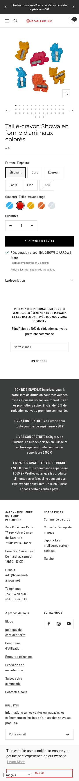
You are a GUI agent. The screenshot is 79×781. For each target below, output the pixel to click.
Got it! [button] (39, 773)
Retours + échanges (18, 656)
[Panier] (71, 21)
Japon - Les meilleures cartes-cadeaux (56, 545)
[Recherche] (16, 21)
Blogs (9, 621)
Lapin (13, 185)
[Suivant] (72, 111)
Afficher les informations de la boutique (33, 269)
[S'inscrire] (67, 734)
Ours (35, 172)
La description (15, 280)
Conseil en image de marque (58, 529)
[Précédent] (7, 111)
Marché (49, 558)
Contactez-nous (16, 692)
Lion (30, 185)
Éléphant (15, 172)
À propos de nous (17, 613)
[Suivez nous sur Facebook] (49, 624)
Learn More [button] (16, 762)
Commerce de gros (57, 519)
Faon (46, 185)
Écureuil (53, 172)
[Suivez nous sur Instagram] (59, 624)
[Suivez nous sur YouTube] (69, 624)
